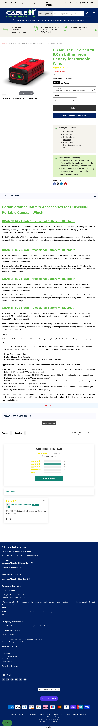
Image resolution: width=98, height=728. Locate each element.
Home (4, 44)
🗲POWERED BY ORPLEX (49, 722)
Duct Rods (6, 653)
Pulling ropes (68, 134)
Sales (24, 32)
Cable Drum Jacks (9, 651)
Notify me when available (74, 116)
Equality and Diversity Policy (49, 717)
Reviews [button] (5, 433)
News (82, 714)
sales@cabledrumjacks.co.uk (74, 20)
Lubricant (67, 140)
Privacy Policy (32, 714)
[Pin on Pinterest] (65, 183)
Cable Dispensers (8, 659)
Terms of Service (72, 714)
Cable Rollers (7, 661)
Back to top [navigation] (49, 405)
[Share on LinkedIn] (61, 183)
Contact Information (18, 714)
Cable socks (68, 132)
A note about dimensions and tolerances (20, 98)
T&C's (79, 30)
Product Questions (17, 416)
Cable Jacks (68, 142)
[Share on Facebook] (54, 183)
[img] (11, 501)
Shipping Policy (57, 714)
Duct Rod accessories (72, 145)
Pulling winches (69, 137)
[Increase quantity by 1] (74, 100)
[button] (36, 464)
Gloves (66, 148)
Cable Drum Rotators (10, 666)
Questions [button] (18, 433)
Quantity (56, 95)
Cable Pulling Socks (9, 656)
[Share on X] (58, 183)
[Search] (87, 13)
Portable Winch (61, 71)
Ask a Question (49, 423)
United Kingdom (47, 689)
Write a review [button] (49, 478)
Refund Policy (45, 714)
